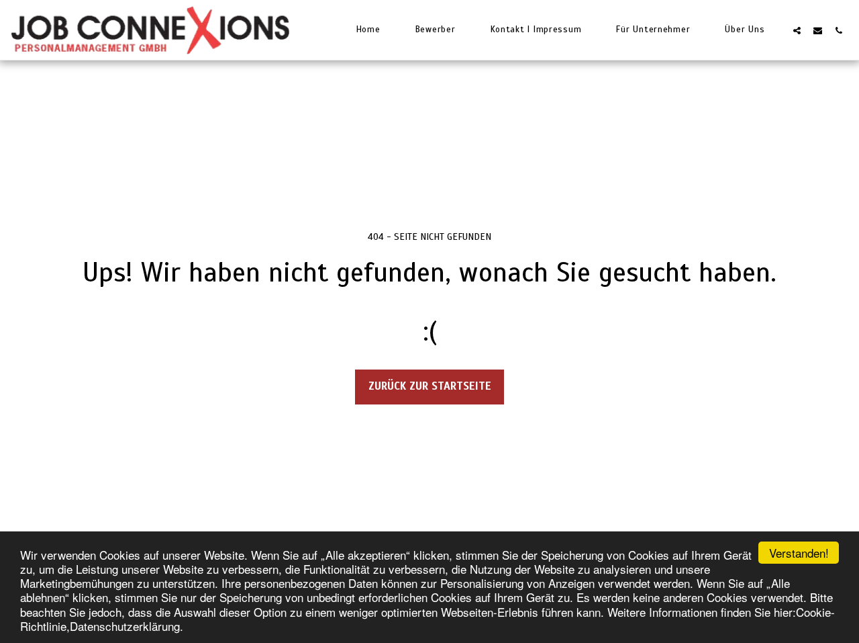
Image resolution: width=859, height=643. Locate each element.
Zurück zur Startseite (429, 386)
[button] (797, 30)
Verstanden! (799, 552)
